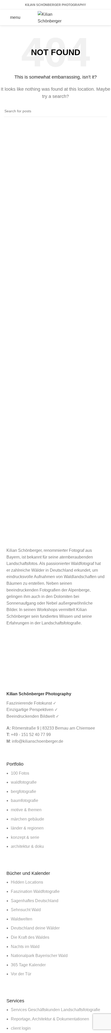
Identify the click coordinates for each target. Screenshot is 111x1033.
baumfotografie (24, 800)
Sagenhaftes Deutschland (34, 901)
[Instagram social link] (97, 17)
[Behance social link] (103, 17)
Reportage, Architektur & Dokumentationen (50, 1019)
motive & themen (26, 810)
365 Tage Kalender (28, 965)
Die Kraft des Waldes (30, 937)
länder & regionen (27, 828)
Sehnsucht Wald (26, 910)
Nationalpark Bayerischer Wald (39, 955)
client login (21, 1028)
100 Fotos (20, 773)
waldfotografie (24, 782)
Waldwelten (21, 919)
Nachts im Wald (25, 946)
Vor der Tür (21, 974)
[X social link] (90, 17)
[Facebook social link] (83, 17)
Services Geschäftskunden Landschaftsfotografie (55, 1009)
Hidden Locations (27, 882)
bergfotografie (23, 791)
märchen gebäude (27, 819)
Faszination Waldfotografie (35, 891)
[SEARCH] (101, 111)
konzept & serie (25, 837)
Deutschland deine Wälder (35, 928)
